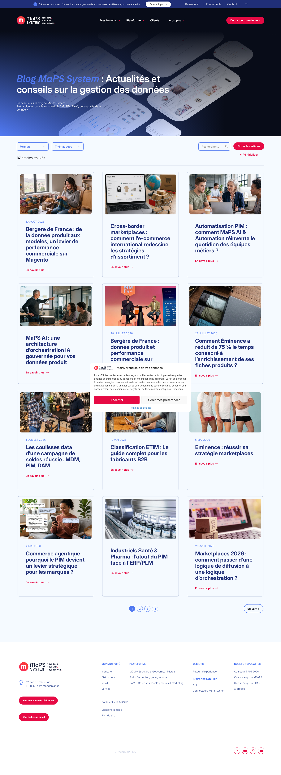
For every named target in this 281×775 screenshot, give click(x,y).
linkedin (237, 751)
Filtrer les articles (248, 146)
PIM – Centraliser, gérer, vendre (148, 677)
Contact (232, 4)
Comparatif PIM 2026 (246, 671)
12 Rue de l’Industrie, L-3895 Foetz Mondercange (42, 683)
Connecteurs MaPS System (209, 690)
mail (261, 751)
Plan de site (108, 715)
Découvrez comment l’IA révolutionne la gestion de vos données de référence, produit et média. (89, 4)
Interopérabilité (205, 679)
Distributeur (108, 677)
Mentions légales (112, 709)
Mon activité (111, 663)
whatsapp (253, 751)
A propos (239, 688)
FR (246, 4)
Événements (213, 4)
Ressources (192, 4)
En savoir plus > (158, 4)
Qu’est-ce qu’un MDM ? (248, 677)
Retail (105, 682)
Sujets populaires (247, 663)
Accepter (116, 400)
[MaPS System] (36, 20)
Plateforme (133, 20)
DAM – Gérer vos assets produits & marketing (156, 682)
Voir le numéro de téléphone (38, 700)
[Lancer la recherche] (226, 146)
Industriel (107, 671)
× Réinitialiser (249, 154)
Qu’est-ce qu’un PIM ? (247, 682)
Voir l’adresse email (34, 717)
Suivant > (253, 608)
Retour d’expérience (205, 671)
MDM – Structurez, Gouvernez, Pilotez (152, 671)
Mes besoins (108, 20)
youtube (245, 751)
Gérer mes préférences (164, 400)
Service (106, 688)
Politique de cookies (140, 407)
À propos (175, 20)
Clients (154, 20)
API (195, 684)
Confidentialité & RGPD (115, 702)
